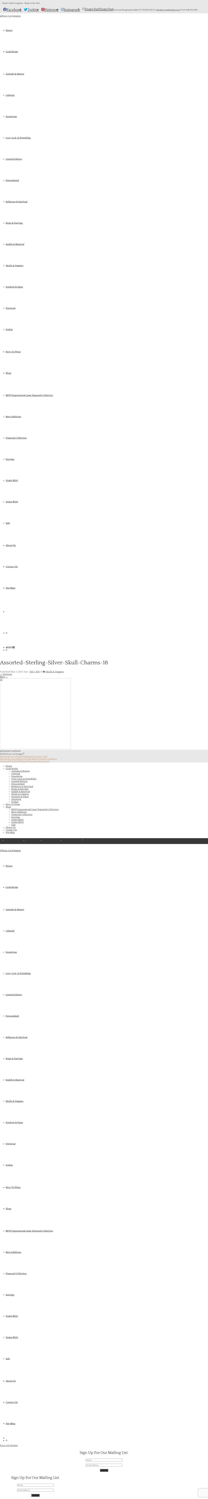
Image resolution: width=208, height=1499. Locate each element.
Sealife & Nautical (15, 244)
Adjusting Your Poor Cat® (35, 756)
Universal (10, 308)
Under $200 (12, 480)
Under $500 (12, 502)
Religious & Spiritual (16, 201)
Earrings (10, 459)
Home (9, 766)
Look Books (12, 768)
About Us (11, 827)
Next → (4, 677)
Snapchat (44, 761)
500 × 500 (34, 671)
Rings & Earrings (14, 223)
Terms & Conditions (47, 759)
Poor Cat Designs (9, 1445)
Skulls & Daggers (14, 265)
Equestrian (11, 116)
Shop (8, 807)
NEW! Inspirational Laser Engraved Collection (29, 395)
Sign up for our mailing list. (13, 759)
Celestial (10, 95)
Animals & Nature (15, 74)
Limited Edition (14, 159)
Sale (8, 523)
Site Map (32, 759)
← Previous (6, 674)
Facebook (4, 761)
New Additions (13, 416)
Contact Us (11, 830)
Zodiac (9, 329)
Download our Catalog (11, 756)
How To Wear (13, 804)
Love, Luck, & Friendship (18, 138)
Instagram (34, 761)
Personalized (12, 180)
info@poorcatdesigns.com (168, 10)
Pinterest (23, 761)
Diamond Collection (16, 438)
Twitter (14, 761)
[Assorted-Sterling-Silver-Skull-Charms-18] (35, 748)
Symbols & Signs (14, 287)
